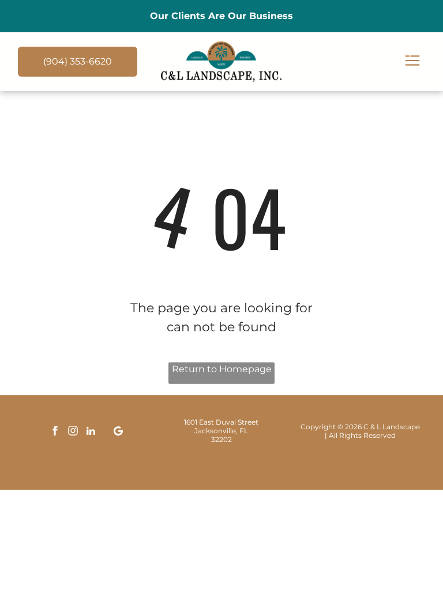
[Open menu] (412, 61)
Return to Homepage (222, 369)
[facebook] (54, 432)
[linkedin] (90, 432)
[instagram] (72, 432)
